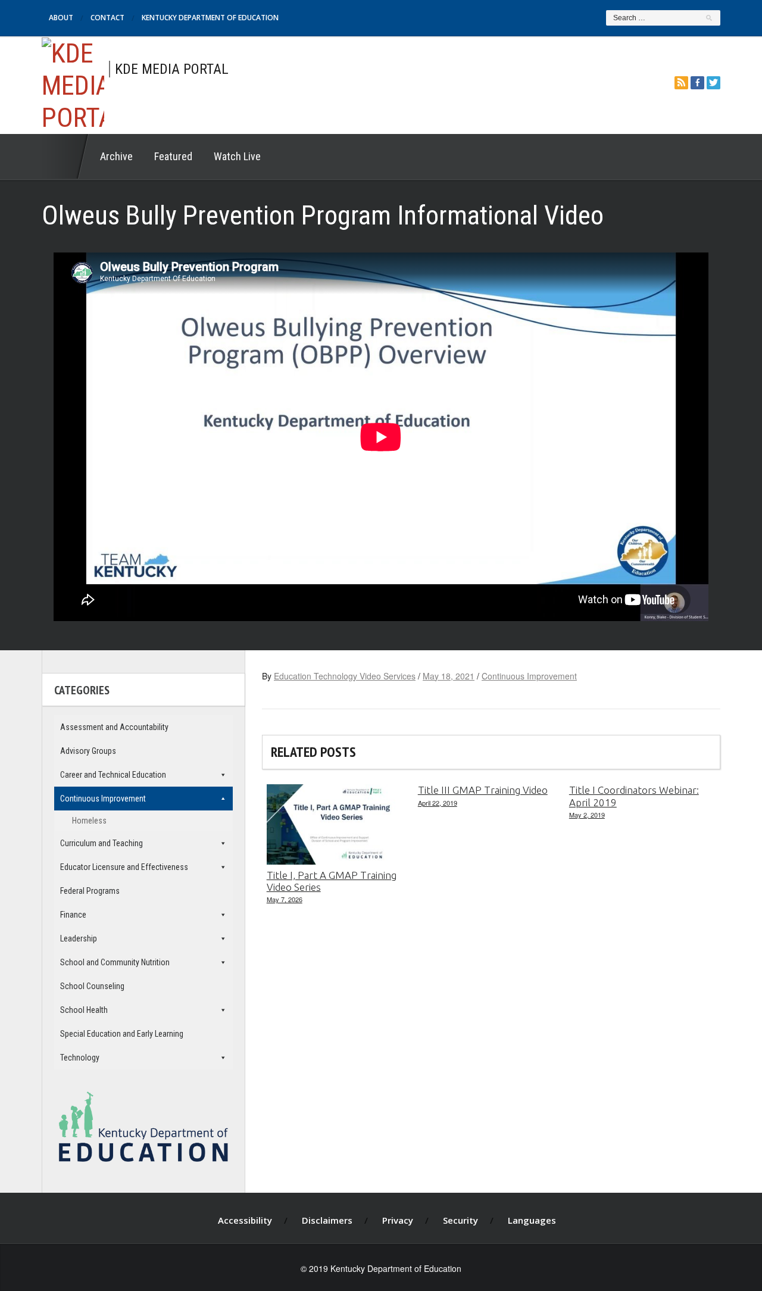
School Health (84, 1010)
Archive (116, 156)
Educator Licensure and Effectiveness (124, 867)
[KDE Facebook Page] (697, 82)
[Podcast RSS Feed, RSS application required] (681, 82)
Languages (532, 1220)
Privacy (397, 1220)
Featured (173, 156)
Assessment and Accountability (114, 727)
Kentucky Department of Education (210, 18)
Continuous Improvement (529, 676)
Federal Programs (90, 891)
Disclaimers (327, 1220)
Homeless (89, 820)
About (61, 18)
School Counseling (92, 986)
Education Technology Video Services (345, 676)
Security (460, 1220)
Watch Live (237, 156)
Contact (107, 18)
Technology (79, 1057)
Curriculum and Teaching (101, 843)
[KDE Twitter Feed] (713, 82)
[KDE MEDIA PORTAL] (73, 83)
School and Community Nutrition (115, 962)
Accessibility (245, 1220)
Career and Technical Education (113, 774)
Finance (73, 914)
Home (65, 156)
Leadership (78, 938)
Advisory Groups (88, 751)
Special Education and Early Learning (121, 1034)
